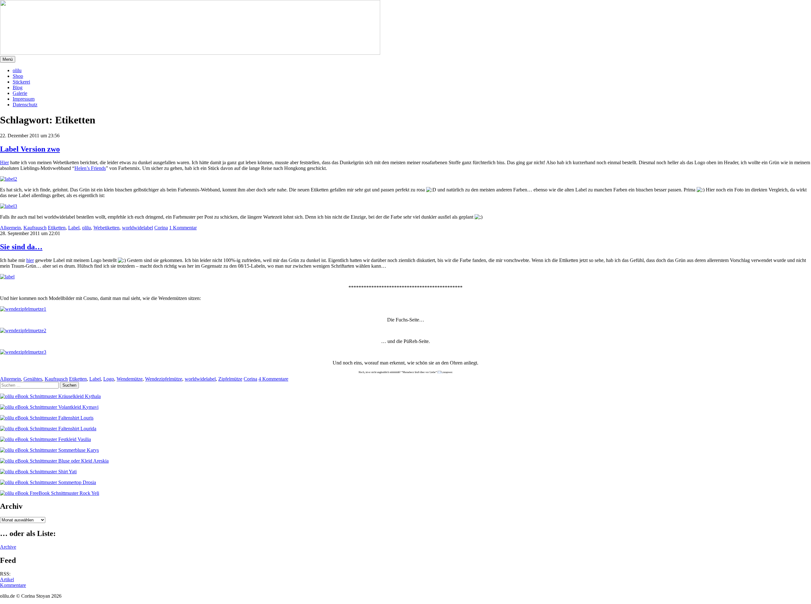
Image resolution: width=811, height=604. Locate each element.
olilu (17, 70)
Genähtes (32, 379)
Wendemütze (130, 379)
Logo (108, 379)
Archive (8, 547)
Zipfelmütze (230, 379)
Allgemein (10, 227)
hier (30, 260)
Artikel (7, 579)
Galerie (20, 93)
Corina (161, 227)
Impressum (24, 99)
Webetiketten (106, 227)
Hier (4, 162)
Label (74, 227)
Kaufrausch (35, 227)
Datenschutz (25, 104)
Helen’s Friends (90, 168)
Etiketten (57, 227)
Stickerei (21, 81)
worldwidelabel (137, 227)
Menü (8, 59)
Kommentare (13, 585)
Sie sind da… (21, 247)
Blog (17, 87)
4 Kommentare (273, 379)
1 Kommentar (183, 227)
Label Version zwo (30, 149)
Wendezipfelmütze (163, 379)
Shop (18, 76)
